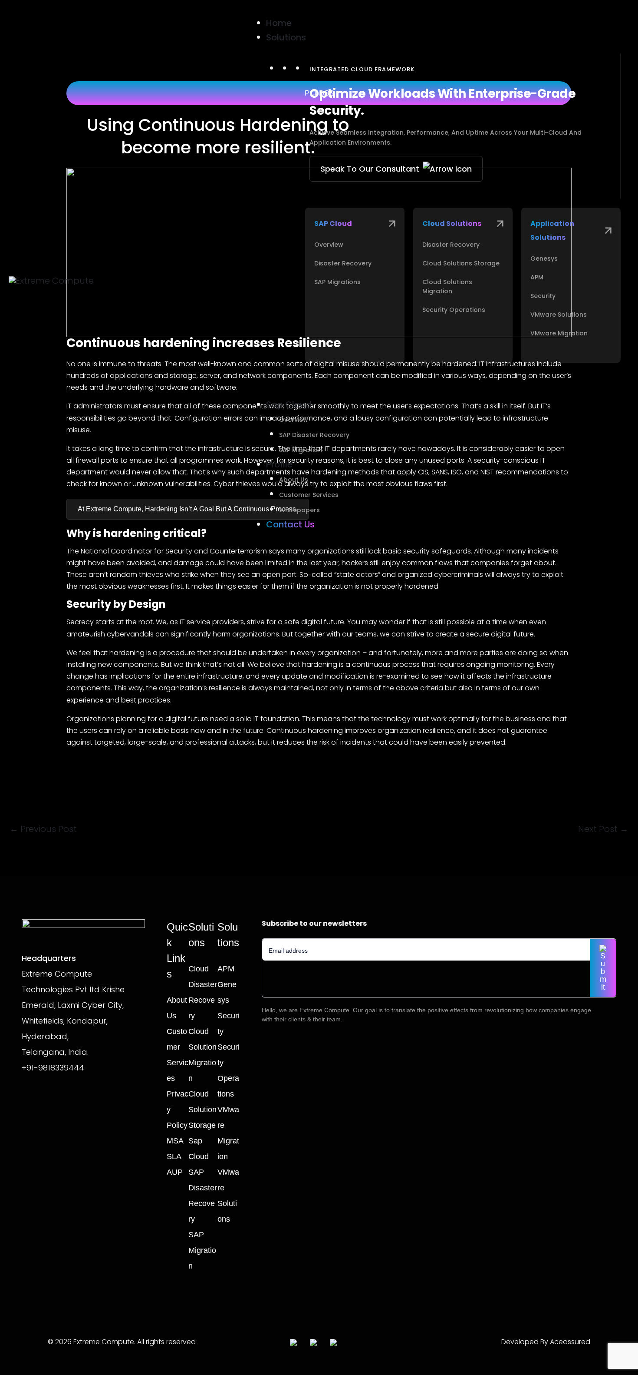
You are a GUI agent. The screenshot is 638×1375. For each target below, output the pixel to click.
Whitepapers (299, 510)
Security (543, 296)
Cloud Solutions (451, 224)
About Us (293, 479)
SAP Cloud (333, 224)
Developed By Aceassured (545, 1342)
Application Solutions (552, 230)
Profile (279, 464)
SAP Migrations (337, 282)
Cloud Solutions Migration (447, 286)
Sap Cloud (289, 404)
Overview (328, 244)
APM (536, 277)
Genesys (544, 258)
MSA (175, 1140)
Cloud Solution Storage (202, 1110)
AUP (175, 1172)
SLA (174, 1156)
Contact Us (290, 524)
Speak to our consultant (369, 168)
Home (279, 23)
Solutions (286, 37)
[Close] (227, 555)
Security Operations (453, 309)
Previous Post (43, 829)
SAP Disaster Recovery (314, 435)
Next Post (603, 829)
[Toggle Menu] (227, 10)
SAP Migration (300, 450)
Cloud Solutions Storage (461, 263)
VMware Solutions (558, 314)
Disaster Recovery (343, 263)
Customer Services (309, 494)
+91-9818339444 (53, 1067)
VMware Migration (559, 333)
